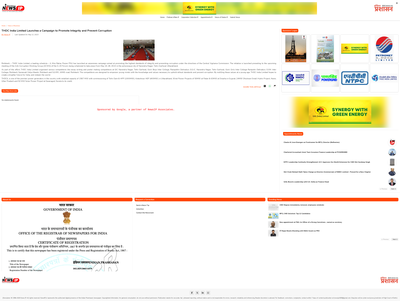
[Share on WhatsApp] (269, 86)
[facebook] (192, 293)
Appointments (206, 17)
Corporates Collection (189, 17)
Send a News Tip (142, 205)
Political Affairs (172, 17)
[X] (264, 86)
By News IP (6, 35)
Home (162, 17)
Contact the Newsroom (145, 213)
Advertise (140, 209)
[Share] (274, 86)
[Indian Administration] (383, 8)
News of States (220, 17)
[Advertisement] (39, 120)
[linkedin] (203, 293)
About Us (7, 199)
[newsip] (13, 8)
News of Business (14, 26)
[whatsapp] (208, 293)
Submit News (235, 17)
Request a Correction (145, 199)
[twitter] (197, 293)
